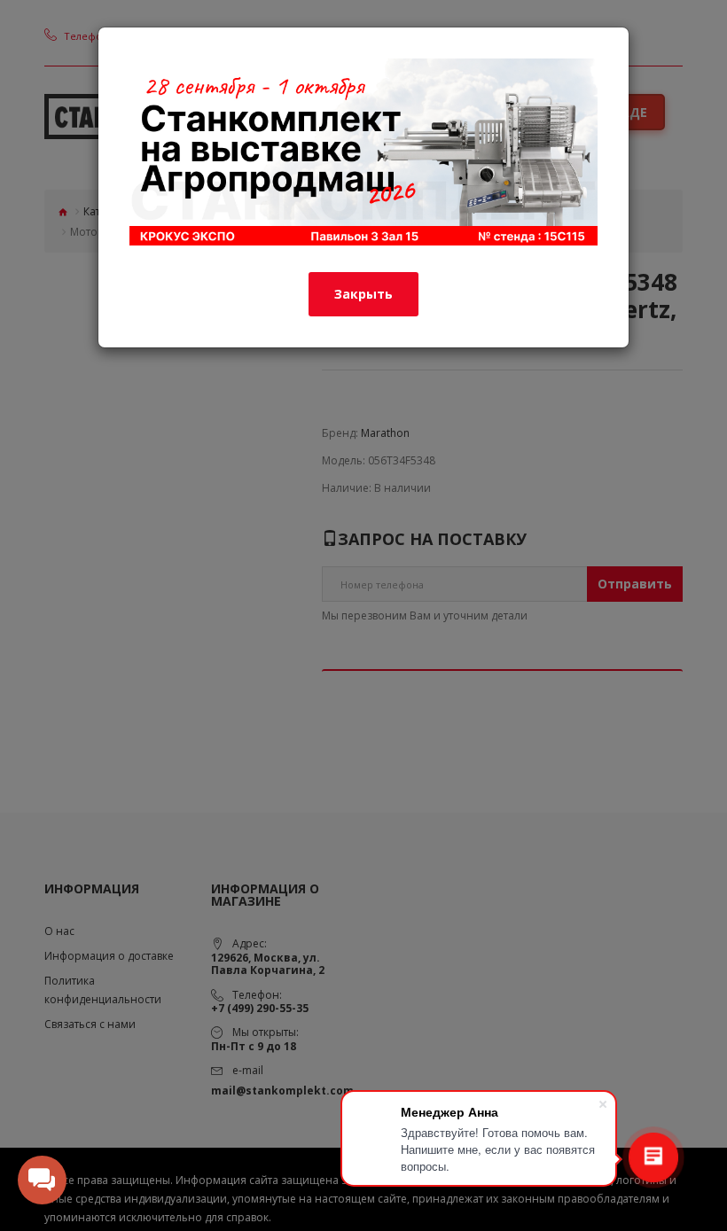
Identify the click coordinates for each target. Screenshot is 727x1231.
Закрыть (363, 293)
